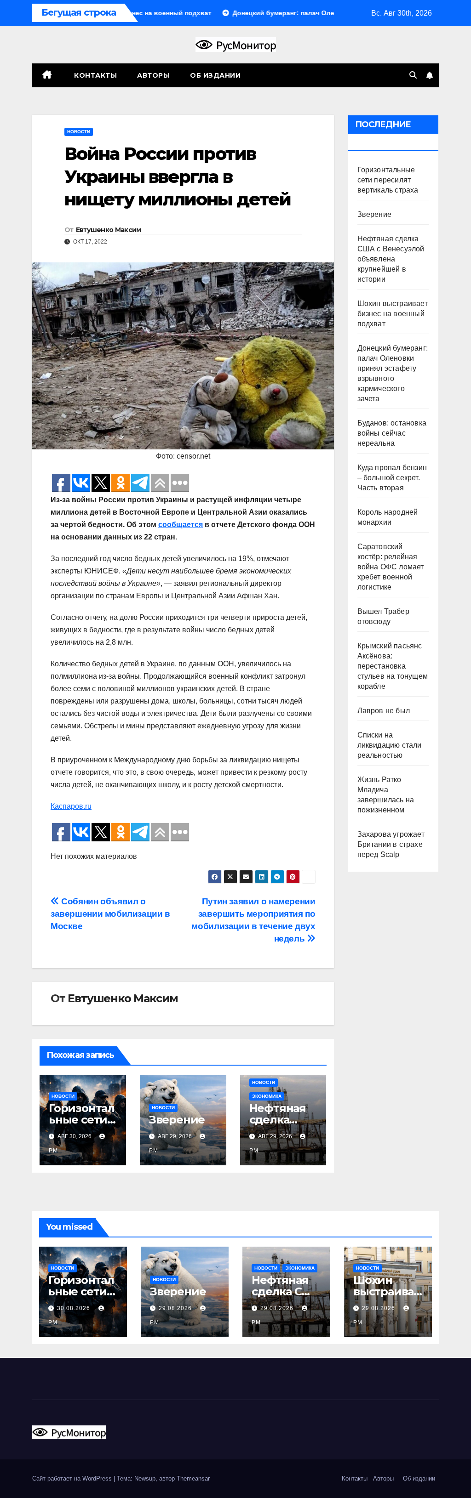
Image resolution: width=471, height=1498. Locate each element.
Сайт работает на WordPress (73, 1478)
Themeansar (193, 1478)
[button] (413, 75)
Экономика (266, 1096)
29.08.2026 (176, 1308)
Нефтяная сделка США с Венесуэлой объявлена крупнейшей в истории (391, 259)
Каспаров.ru (71, 806)
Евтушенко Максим (108, 230)
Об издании (215, 75)
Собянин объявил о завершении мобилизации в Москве (110, 914)
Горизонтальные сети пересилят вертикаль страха (388, 180)
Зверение (177, 1119)
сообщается (180, 524)
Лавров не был (383, 711)
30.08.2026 (74, 1308)
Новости (78, 131)
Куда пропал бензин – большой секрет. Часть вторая (392, 478)
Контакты (94, 75)
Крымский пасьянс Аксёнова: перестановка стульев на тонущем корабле (392, 666)
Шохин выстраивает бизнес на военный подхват (392, 314)
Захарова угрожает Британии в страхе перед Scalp (391, 844)
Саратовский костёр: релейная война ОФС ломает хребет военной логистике (390, 567)
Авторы (153, 75)
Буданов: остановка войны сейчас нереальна (392, 433)
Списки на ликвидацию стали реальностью (389, 745)
